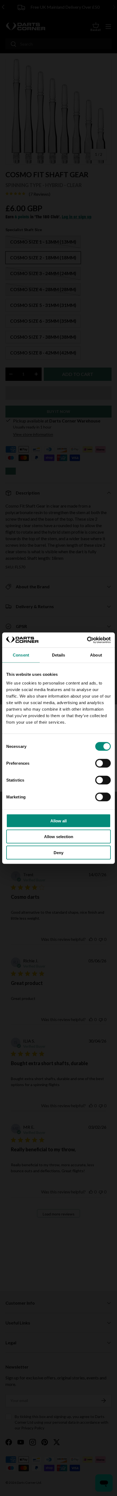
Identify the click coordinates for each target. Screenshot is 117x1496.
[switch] (103, 763)
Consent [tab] (21, 655)
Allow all (58, 820)
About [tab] (96, 655)
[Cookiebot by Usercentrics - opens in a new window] (87, 639)
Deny (58, 852)
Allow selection (58, 836)
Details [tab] (58, 655)
